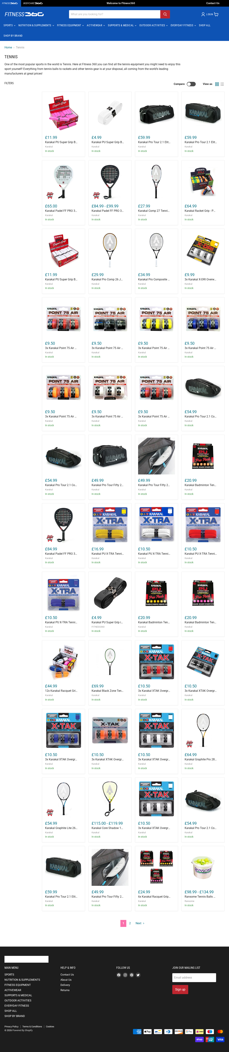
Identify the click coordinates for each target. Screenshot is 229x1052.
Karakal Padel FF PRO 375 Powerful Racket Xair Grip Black (61, 553)
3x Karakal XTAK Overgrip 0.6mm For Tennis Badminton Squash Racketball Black (201, 690)
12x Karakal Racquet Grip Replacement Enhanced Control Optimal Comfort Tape (61, 690)
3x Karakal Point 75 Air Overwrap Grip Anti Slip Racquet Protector (154, 416)
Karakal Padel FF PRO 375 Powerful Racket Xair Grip (108, 210)
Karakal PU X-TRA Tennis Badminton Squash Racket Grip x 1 (108, 553)
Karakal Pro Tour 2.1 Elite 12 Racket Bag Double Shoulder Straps (61, 896)
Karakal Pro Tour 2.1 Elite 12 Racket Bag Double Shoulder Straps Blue (201, 142)
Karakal (49, 146)
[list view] (222, 84)
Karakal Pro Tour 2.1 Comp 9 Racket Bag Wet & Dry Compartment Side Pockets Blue (61, 485)
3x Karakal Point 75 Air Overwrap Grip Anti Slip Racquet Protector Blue (201, 348)
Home (8, 47)
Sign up (180, 989)
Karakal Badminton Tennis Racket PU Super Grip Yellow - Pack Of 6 (154, 622)
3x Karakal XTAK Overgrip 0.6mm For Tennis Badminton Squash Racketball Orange (108, 759)
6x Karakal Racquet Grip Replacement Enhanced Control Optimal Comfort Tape (154, 896)
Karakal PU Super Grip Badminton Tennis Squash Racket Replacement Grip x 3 (61, 142)
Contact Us (213, 3)
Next (139, 923)
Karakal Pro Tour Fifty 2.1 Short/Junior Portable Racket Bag (108, 896)
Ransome (189, 901)
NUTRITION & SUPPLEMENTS (35, 25)
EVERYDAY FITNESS (182, 25)
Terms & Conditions (32, 1026)
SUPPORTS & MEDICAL (121, 25)
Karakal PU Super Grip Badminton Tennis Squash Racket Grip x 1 (108, 142)
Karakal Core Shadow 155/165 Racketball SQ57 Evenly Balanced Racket (108, 828)
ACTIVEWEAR (95, 25)
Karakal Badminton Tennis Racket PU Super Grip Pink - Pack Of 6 (201, 622)
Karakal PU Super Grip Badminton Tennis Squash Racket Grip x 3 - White (61, 279)
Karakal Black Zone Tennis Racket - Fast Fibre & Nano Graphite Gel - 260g (108, 690)
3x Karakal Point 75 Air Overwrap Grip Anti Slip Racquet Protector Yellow (154, 348)
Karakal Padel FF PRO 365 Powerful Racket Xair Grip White (61, 210)
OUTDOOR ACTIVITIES (152, 25)
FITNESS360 (98, 626)
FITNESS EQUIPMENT (69, 25)
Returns (65, 990)
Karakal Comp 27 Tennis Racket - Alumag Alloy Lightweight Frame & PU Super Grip (154, 210)
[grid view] (217, 84)
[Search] (165, 14)
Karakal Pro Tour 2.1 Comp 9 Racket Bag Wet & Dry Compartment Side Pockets (201, 828)
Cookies (50, 1026)
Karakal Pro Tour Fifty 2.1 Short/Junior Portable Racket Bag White (108, 485)
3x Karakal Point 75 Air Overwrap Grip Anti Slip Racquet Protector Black (108, 348)
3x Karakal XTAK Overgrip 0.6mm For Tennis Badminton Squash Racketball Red (154, 690)
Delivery (65, 985)
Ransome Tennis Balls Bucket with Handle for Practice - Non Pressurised (201, 896)
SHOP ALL (205, 25)
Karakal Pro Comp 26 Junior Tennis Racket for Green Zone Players (108, 279)
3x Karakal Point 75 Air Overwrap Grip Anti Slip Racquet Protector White (108, 416)
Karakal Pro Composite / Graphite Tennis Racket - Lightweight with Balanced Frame (154, 279)
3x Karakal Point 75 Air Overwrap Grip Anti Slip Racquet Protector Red (61, 348)
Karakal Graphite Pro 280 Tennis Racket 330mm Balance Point (201, 759)
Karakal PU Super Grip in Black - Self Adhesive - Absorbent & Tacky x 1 (108, 622)
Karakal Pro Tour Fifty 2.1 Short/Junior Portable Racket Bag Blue (154, 485)
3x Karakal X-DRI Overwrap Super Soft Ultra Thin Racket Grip (201, 279)
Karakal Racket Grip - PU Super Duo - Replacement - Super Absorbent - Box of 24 (201, 210)
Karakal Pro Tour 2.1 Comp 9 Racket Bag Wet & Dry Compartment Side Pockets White (201, 416)
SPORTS (8, 25)
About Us (66, 979)
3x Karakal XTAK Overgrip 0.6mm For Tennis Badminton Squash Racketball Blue (61, 759)
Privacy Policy (11, 1026)
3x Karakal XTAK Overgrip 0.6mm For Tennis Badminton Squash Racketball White (154, 759)
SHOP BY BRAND (13, 35)
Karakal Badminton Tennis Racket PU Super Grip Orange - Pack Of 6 (201, 485)
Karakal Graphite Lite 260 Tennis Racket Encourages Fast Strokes (61, 828)
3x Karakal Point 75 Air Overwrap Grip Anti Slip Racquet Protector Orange (61, 416)
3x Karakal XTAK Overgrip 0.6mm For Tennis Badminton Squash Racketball (154, 828)
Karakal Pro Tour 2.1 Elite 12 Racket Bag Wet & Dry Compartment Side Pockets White (154, 142)
